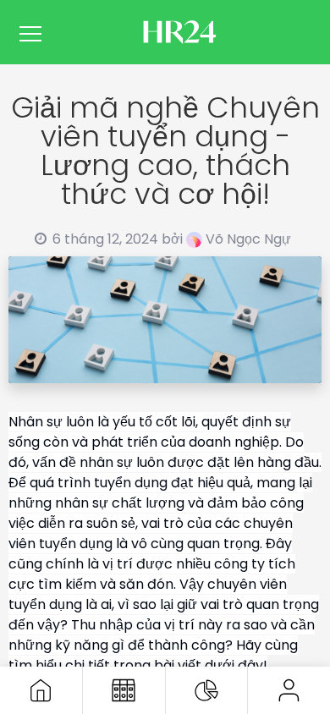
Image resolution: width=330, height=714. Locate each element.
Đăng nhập (289, 690)
